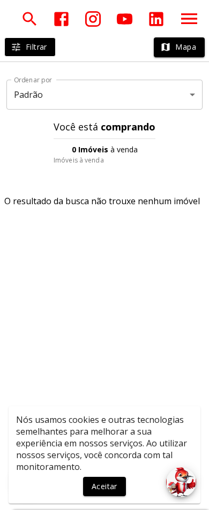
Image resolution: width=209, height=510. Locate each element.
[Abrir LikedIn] (156, 19)
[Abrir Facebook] (61, 19)
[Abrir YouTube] (124, 19)
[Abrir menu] (189, 19)
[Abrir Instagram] (93, 19)
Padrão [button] (28, 95)
